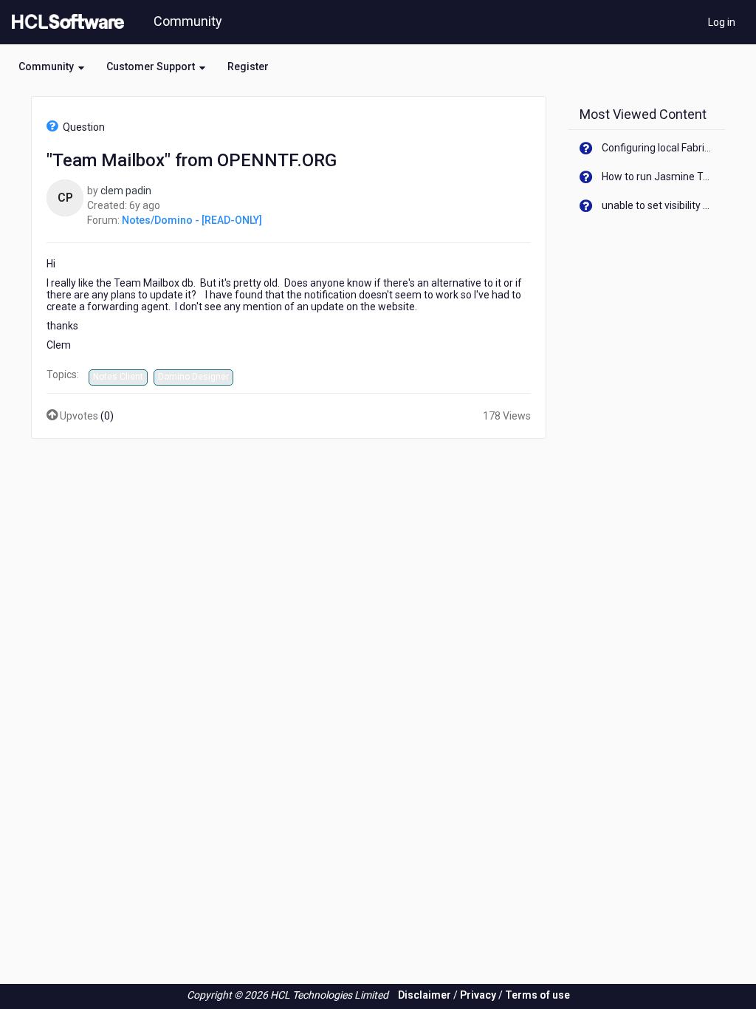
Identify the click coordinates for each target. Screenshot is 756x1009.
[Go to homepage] (65, 22)
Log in (721, 22)
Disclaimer (424, 995)
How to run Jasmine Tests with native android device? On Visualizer (658, 176)
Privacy (478, 995)
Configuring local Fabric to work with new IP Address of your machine (658, 148)
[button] (51, 66)
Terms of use (537, 995)
